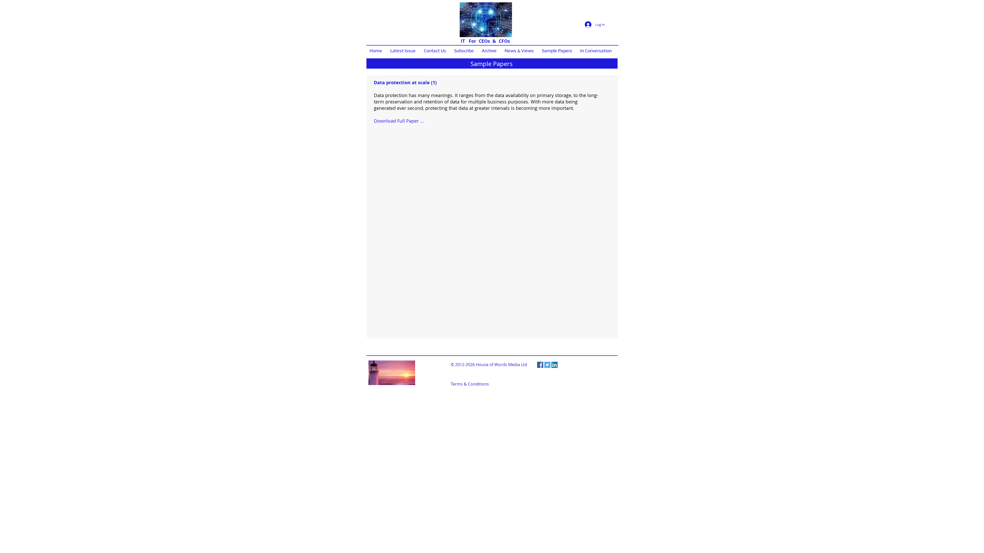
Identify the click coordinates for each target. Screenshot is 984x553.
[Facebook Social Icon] (540, 365)
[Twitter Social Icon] (547, 365)
